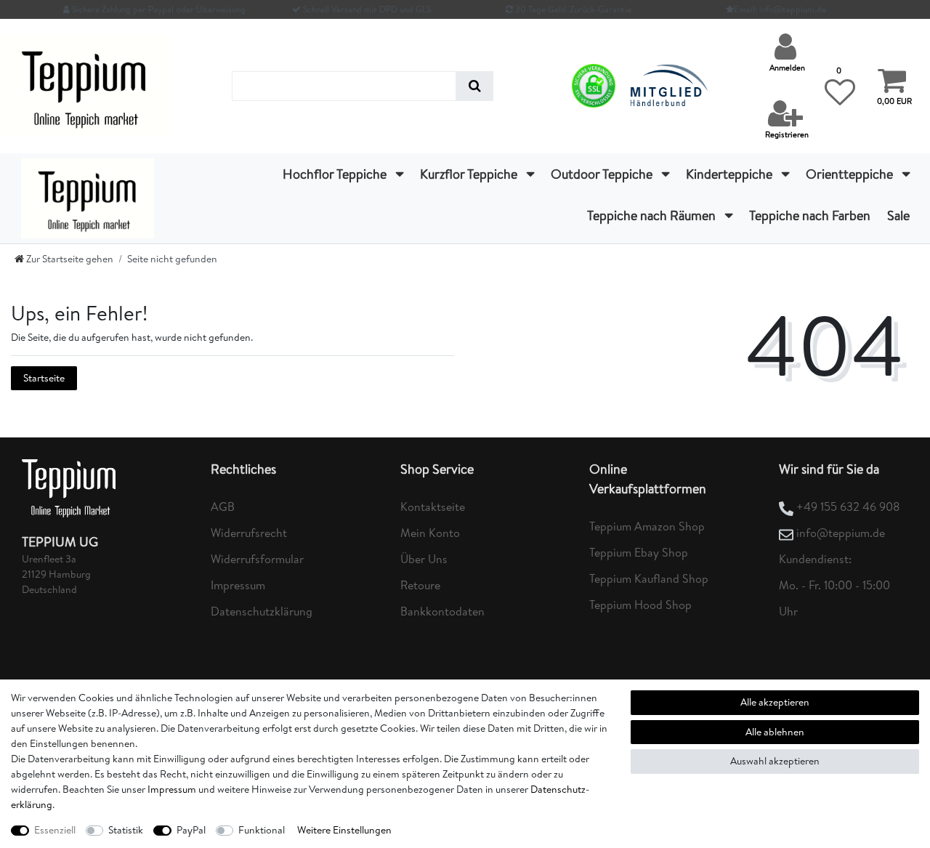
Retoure (420, 585)
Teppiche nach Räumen (653, 215)
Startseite (44, 378)
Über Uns (424, 559)
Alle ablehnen (774, 731)
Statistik (125, 830)
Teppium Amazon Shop (647, 526)
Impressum (238, 585)
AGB (223, 506)
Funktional (261, 830)
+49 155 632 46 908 (848, 506)
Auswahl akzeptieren (775, 761)
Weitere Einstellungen (344, 830)
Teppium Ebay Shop (638, 552)
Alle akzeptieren (774, 702)
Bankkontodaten (442, 611)
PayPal (191, 830)
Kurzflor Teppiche (470, 174)
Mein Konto (430, 533)
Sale (898, 215)
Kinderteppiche (730, 174)
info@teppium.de (840, 533)
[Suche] (474, 86)
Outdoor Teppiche (603, 174)
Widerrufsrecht (249, 533)
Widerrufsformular (257, 559)
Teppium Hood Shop (640, 605)
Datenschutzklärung (261, 611)
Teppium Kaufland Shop (648, 578)
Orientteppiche (851, 174)
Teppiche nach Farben (809, 215)
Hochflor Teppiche (336, 174)
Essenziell (55, 830)
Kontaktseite (432, 506)
